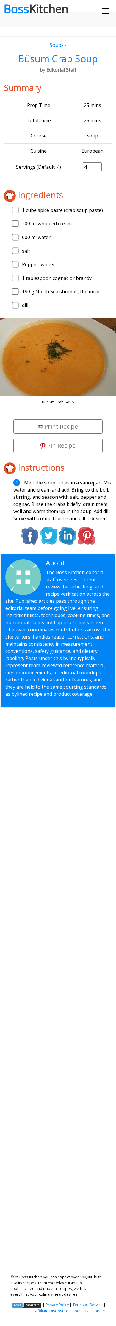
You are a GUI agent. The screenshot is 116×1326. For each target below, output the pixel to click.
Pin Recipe (61, 446)
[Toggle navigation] (105, 11)
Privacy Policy (57, 1304)
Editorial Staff (88, 562)
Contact (99, 1310)
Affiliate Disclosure (51, 1310)
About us (80, 1310)
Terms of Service (88, 1304)
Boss (36, 8)
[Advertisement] (58, 984)
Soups (57, 45)
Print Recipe (60, 426)
